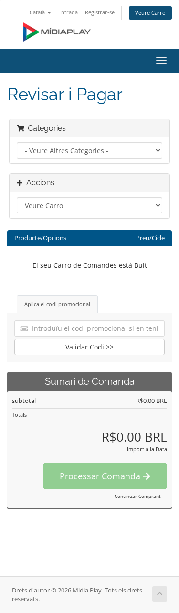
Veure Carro (150, 12)
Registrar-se (100, 12)
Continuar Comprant (138, 496)
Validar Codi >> (89, 346)
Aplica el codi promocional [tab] (57, 303)
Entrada (68, 12)
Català (38, 12)
